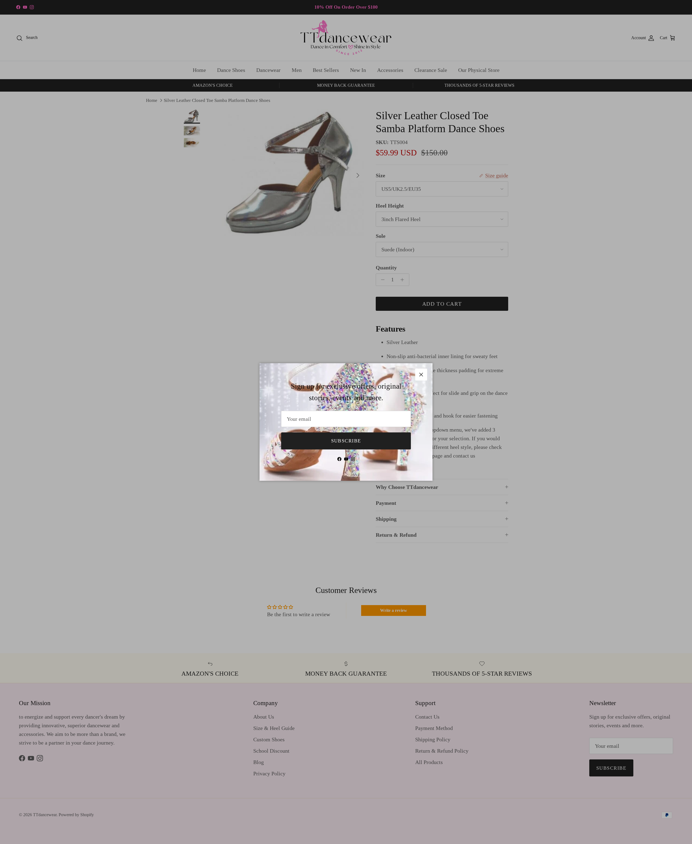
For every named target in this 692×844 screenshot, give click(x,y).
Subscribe (346, 440)
